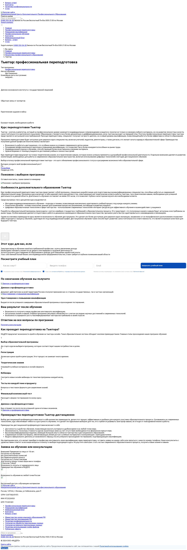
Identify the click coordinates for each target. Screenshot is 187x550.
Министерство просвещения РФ (18, 519)
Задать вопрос (7, 22)
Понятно (4, 548)
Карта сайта (6, 544)
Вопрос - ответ (11, 40)
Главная (8, 28)
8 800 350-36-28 (7, 20)
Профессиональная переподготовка (20, 30)
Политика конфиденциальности (18, 7)
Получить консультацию (11, 325)
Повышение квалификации (16, 32)
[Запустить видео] (5, 236)
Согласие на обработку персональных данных (24, 523)
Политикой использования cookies (114, 546)
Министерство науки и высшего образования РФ (25, 517)
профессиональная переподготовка (20, 69)
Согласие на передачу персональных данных (23, 525)
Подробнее (5, 168)
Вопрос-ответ (11, 3)
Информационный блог (15, 38)
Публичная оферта (13, 529)
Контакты (9, 5)
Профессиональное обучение (17, 34)
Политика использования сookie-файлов (22, 527)
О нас (7, 9)
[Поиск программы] (22, 18)
